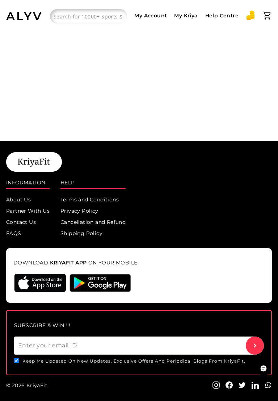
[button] (250, 15)
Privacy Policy (79, 211)
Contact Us (21, 222)
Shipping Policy (81, 233)
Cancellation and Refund (93, 222)
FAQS (13, 233)
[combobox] (88, 16)
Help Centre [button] (222, 15)
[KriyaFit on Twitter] (242, 384)
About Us (18, 199)
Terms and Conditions (89, 199)
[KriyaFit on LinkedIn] (255, 384)
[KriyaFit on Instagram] (216, 384)
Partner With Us (28, 211)
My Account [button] (150, 15)
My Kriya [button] (186, 15)
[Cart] (267, 15)
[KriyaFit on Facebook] (229, 384)
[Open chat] (263, 368)
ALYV (24, 16)
